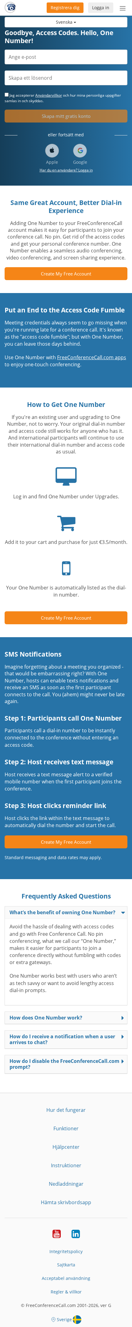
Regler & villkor (66, 1292)
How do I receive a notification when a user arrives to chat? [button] (62, 1039)
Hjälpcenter (66, 1147)
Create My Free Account (66, 274)
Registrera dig (65, 7)
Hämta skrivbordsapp (66, 1202)
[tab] (66, 913)
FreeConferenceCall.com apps (91, 357)
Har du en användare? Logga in (66, 170)
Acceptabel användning (66, 1278)
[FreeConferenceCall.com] (10, 7)
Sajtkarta (66, 1265)
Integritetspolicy (66, 1251)
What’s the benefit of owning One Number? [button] (62, 912)
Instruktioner (66, 1165)
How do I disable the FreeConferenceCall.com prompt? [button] (64, 1064)
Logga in (100, 7)
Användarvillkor (48, 95)
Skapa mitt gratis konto (66, 116)
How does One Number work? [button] (46, 1017)
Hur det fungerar (66, 1110)
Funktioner (66, 1128)
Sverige (64, 1319)
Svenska (65, 22)
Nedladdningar (66, 1183)
